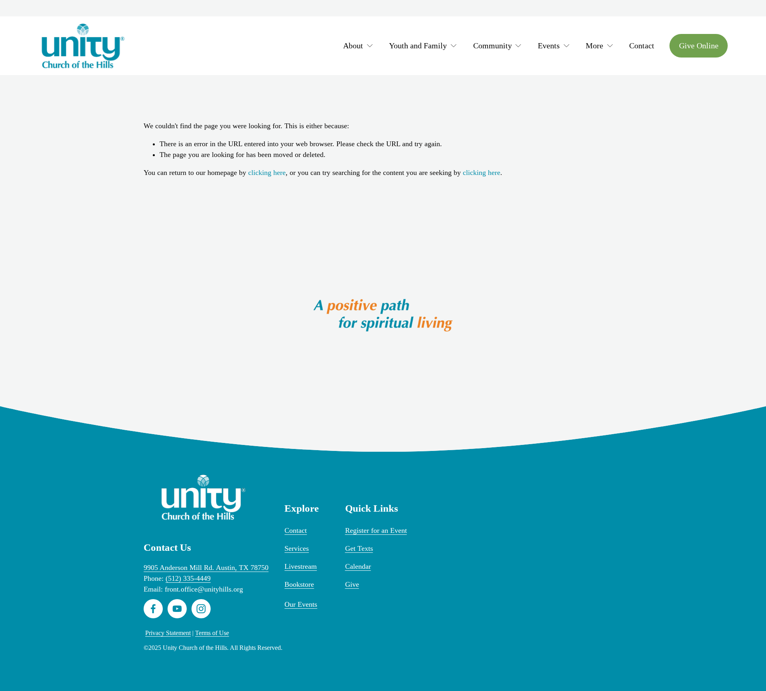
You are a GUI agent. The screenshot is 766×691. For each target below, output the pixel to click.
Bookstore (299, 584)
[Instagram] (201, 608)
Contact (641, 45)
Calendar (358, 566)
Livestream (300, 566)
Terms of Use (212, 632)
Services (296, 548)
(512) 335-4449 (188, 578)
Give (352, 584)
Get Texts (359, 548)
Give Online (699, 45)
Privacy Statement (168, 632)
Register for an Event (376, 530)
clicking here (267, 173)
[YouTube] (177, 608)
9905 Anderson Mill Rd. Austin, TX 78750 (206, 568)
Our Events (300, 604)
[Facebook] (153, 608)
